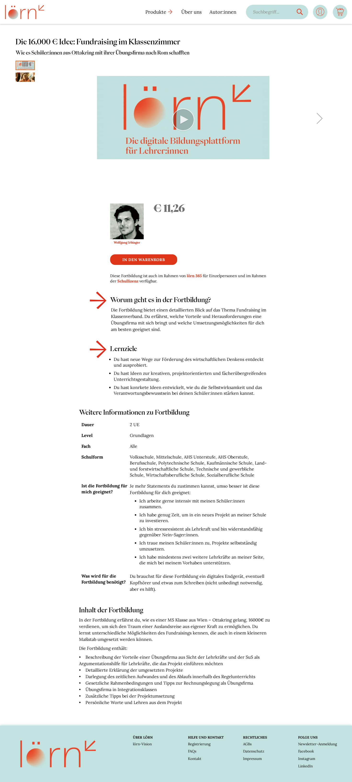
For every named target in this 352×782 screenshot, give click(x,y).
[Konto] (320, 14)
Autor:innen (223, 12)
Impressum (252, 758)
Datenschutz (253, 751)
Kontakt (194, 758)
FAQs (192, 751)
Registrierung (199, 744)
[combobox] (272, 12)
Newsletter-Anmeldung (317, 744)
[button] (319, 118)
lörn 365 (194, 275)
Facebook (306, 751)
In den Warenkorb (143, 259)
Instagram (306, 758)
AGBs (247, 744)
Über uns (191, 12)
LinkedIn (305, 766)
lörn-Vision (142, 744)
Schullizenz (127, 281)
